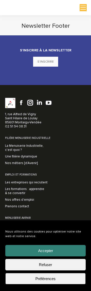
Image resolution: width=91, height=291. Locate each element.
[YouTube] (48, 102)
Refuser (45, 265)
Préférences (45, 279)
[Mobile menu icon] (83, 7)
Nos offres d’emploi (19, 200)
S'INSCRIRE (45, 62)
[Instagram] (30, 102)
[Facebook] (21, 102)
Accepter (45, 251)
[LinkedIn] (39, 102)
